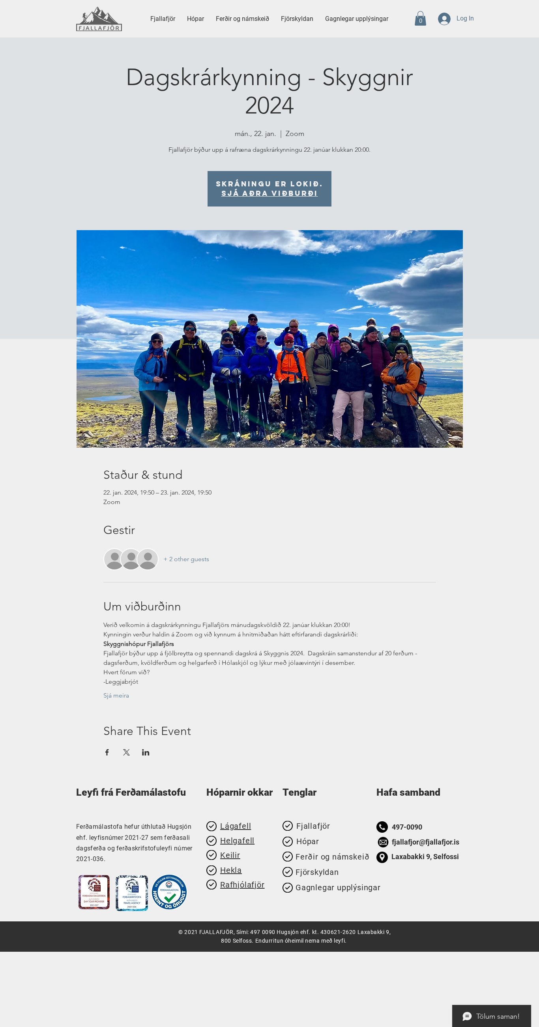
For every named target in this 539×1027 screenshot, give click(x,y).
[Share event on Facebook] (107, 752)
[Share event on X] (126, 752)
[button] (242, 19)
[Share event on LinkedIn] (146, 752)
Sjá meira (116, 695)
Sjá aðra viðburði (269, 193)
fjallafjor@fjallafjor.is (425, 842)
